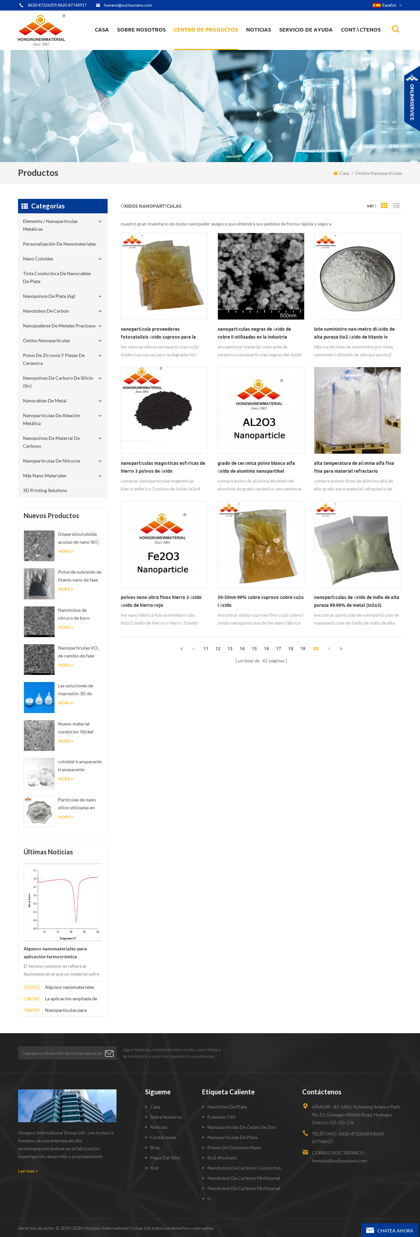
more (64, 551)
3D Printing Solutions (45, 490)
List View (396, 206)
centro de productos (206, 30)
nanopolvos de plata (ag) (212, 43)
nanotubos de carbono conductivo (244, 1168)
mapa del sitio (165, 1157)
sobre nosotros (141, 30)
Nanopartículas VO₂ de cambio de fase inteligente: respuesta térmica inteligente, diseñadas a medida (80, 652)
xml (154, 1168)
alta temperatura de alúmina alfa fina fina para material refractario (354, 467)
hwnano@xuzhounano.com (128, 5)
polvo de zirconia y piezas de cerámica (211, 40)
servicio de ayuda (306, 30)
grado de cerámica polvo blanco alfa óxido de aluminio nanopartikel (256, 467)
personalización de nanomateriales (198, 46)
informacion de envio (143, 44)
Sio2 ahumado (222, 1157)
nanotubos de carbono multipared (243, 1178)
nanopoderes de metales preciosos (212, 41)
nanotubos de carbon (46, 311)
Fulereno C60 (221, 1117)
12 (217, 648)
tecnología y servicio (141, 49)
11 (205, 648)
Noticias (258, 30)
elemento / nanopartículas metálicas (204, 48)
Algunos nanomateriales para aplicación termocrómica (55, 952)
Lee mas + (28, 1171)
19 (302, 648)
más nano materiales (44, 475)
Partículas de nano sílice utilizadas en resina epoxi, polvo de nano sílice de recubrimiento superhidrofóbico (77, 804)
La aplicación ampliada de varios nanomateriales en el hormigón (72, 999)
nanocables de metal (45, 400)
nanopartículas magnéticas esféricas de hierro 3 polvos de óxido (163, 467)
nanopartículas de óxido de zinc (241, 1127)
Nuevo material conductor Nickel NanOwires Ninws (76, 728)
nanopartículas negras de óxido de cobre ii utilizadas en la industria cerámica (254, 333)
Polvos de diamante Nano (234, 1147)
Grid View (384, 206)
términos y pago (138, 46)
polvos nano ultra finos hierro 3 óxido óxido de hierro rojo (161, 601)
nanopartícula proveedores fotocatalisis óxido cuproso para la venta (158, 333)
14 (242, 648)
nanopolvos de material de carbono (51, 442)
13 (230, 648)
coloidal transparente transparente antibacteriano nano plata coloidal (80, 766)
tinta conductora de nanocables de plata (209, 44)
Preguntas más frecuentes (146, 45)
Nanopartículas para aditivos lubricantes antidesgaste (66, 1010)
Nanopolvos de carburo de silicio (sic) (58, 382)
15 (254, 648)
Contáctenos (361, 30)
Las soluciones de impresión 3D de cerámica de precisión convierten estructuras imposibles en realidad (79, 690)
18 (290, 648)
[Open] (412, 98)
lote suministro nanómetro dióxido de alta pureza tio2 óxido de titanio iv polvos (354, 333)
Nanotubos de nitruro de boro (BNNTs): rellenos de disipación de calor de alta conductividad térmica (80, 614)
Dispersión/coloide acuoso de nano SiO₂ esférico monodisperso (78, 538)
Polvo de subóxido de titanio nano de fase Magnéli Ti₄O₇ (79, 576)
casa (102, 30)
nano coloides (195, 45)
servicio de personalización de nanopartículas (153, 43)
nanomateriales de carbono (278, 43)
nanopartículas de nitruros (51, 461)
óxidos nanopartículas (46, 340)
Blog (154, 1147)
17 (278, 648)
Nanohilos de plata (227, 1106)
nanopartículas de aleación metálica (51, 419)
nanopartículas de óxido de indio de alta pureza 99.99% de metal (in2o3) (356, 601)
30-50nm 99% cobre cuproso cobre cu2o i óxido (261, 601)
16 (266, 648)
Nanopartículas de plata (232, 1137)
